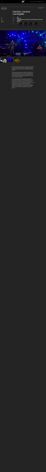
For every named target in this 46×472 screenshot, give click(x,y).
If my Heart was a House (28, 19)
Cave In (23, 19)
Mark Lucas (19, 18)
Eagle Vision (19, 20)
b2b (42, 1)
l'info (31, 1)
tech (33, 1)
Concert (18, 21)
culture (35, 1)
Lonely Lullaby (40, 19)
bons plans (39, 1)
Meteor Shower (35, 19)
